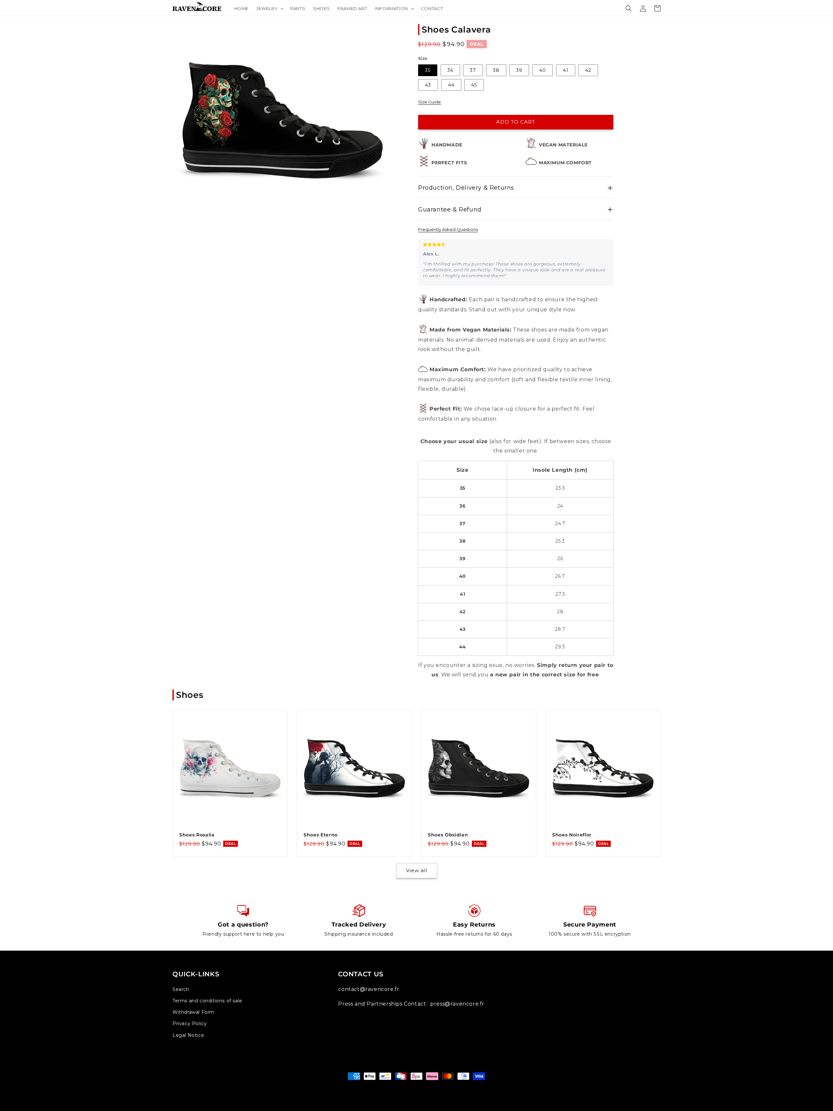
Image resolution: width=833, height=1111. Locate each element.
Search (180, 989)
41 (565, 70)
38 (496, 70)
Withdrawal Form (193, 1012)
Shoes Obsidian (448, 835)
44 (451, 85)
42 (588, 70)
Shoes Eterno (321, 835)
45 (474, 85)
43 (428, 85)
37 (473, 70)
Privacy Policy (189, 1023)
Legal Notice (188, 1035)
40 (542, 70)
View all (416, 870)
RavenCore (424, 1088)
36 (450, 70)
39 (519, 70)
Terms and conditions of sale (207, 1001)
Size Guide (429, 101)
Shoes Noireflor (572, 835)
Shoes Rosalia (197, 835)
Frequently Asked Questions (448, 229)
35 (427, 70)
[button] (269, 8)
